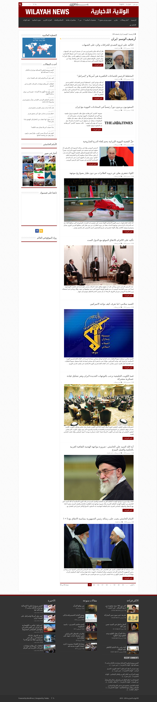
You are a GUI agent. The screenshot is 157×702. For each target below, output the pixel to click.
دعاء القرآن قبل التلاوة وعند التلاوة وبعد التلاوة (116, 634)
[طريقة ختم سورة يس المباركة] (133, 618)
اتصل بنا (128, 4)
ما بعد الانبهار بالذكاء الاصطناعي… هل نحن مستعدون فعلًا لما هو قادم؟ (33, 638)
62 (98, 585)
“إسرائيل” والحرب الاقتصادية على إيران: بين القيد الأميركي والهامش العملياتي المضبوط (32, 627)
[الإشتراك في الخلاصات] (60, 39)
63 (94, 585)
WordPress (30, 698)
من (80, 20)
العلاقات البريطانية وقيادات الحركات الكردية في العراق (33, 647)
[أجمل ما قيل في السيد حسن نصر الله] (133, 627)
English (122, 4)
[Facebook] (33, 4)
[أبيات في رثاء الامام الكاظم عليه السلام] (133, 650)
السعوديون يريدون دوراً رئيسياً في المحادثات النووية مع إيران (104, 107)
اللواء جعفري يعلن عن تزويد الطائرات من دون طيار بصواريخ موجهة (102, 173)
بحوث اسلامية (36, 20)
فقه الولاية (26, 20)
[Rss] (36, 4)
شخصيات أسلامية (90, 20)
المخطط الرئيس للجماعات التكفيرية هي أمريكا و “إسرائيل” (105, 75)
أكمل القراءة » (98, 65)
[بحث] (20, 4)
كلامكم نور (133, 25)
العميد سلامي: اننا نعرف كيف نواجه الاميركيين (112, 303)
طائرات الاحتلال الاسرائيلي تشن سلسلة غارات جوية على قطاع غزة (73, 636)
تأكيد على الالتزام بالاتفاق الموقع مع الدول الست (110, 240)
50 (114, 585)
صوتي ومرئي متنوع (105, 20)
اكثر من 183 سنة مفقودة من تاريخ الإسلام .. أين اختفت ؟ (115, 607)
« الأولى (132, 585)
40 (118, 585)
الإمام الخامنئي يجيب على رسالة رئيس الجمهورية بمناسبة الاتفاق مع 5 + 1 (98, 518)
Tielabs (46, 698)
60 (107, 585)
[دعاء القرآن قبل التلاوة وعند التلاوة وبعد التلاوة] (133, 638)
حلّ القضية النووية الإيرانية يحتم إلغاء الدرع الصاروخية (108, 141)
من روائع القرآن (78, 606)
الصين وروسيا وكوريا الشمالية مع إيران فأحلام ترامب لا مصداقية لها (32, 608)
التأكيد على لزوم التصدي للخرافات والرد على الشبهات (108, 44)
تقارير (116, 20)
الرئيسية (133, 20)
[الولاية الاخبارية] (110, 11)
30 (123, 585)
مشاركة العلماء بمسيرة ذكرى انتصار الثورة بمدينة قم (73, 645)
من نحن (135, 4)
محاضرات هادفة (71, 20)
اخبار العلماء (117, 48)
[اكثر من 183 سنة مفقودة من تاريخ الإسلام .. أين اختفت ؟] (133, 609)
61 (102, 585)
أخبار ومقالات (124, 20)
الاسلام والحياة (58, 20)
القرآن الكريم (47, 20)
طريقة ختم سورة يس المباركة (115, 615)
